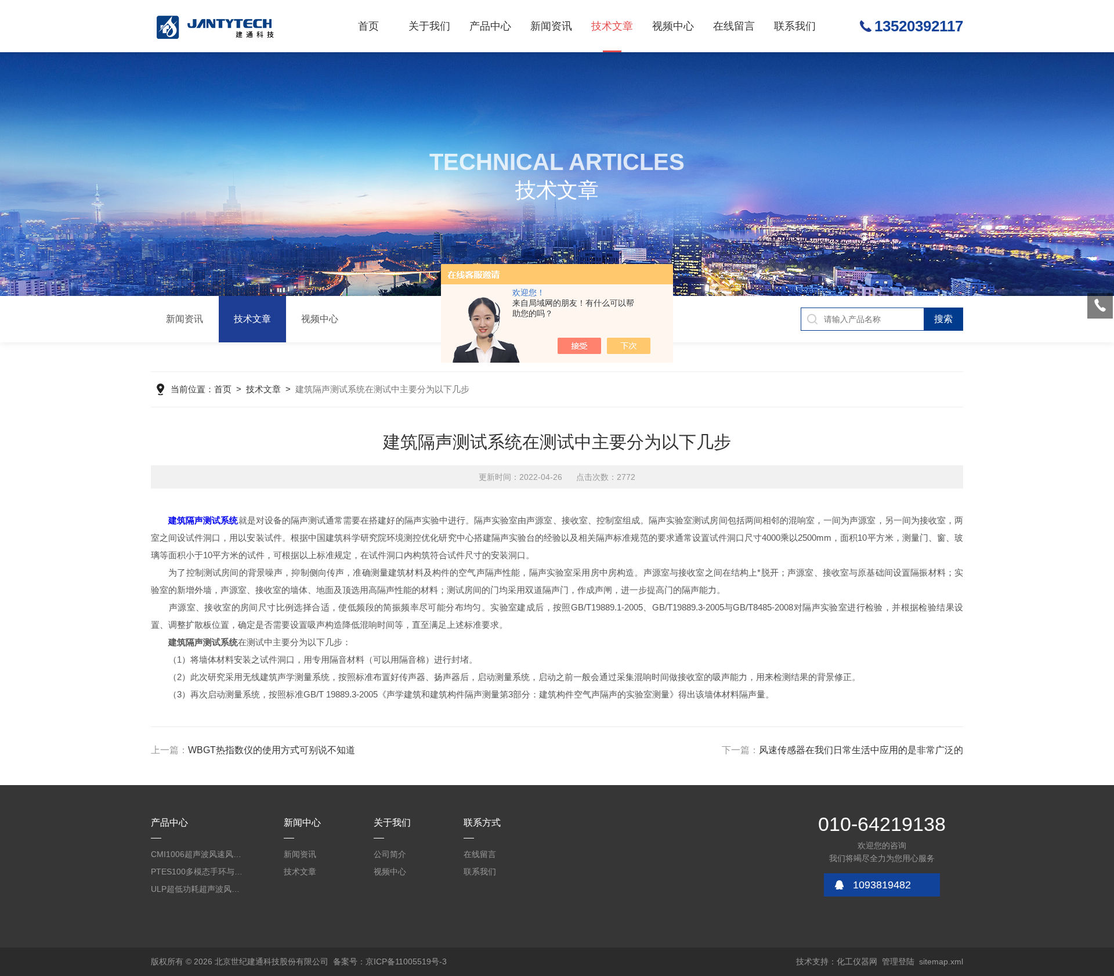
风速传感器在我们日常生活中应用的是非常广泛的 (861, 750)
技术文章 (612, 26)
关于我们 (429, 26)
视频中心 (673, 26)
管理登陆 (898, 961)
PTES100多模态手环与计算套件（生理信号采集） (197, 871)
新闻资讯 (551, 26)
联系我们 (795, 26)
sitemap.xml (941, 961)
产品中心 (490, 26)
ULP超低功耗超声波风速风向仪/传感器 (197, 889)
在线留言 (734, 26)
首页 (368, 26)
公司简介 (390, 854)
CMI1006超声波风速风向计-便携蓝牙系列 (197, 854)
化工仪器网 (857, 961)
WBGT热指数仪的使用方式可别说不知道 (271, 750)
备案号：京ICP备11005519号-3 (390, 961)
